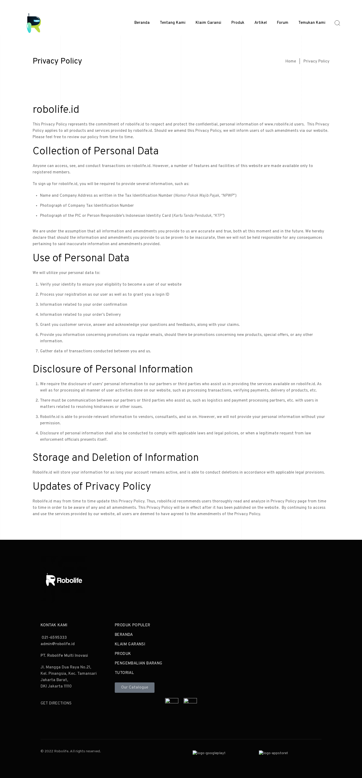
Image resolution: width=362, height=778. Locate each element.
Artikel (260, 22)
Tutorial (124, 673)
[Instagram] (275, 578)
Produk (237, 22)
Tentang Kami (173, 22)
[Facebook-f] (261, 578)
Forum (282, 22)
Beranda (142, 22)
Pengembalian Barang (138, 663)
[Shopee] (190, 702)
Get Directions (56, 703)
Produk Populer (132, 625)
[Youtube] (302, 578)
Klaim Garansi (208, 22)
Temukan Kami (311, 22)
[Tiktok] (288, 578)
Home (290, 61)
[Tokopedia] (171, 702)
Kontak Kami (54, 625)
